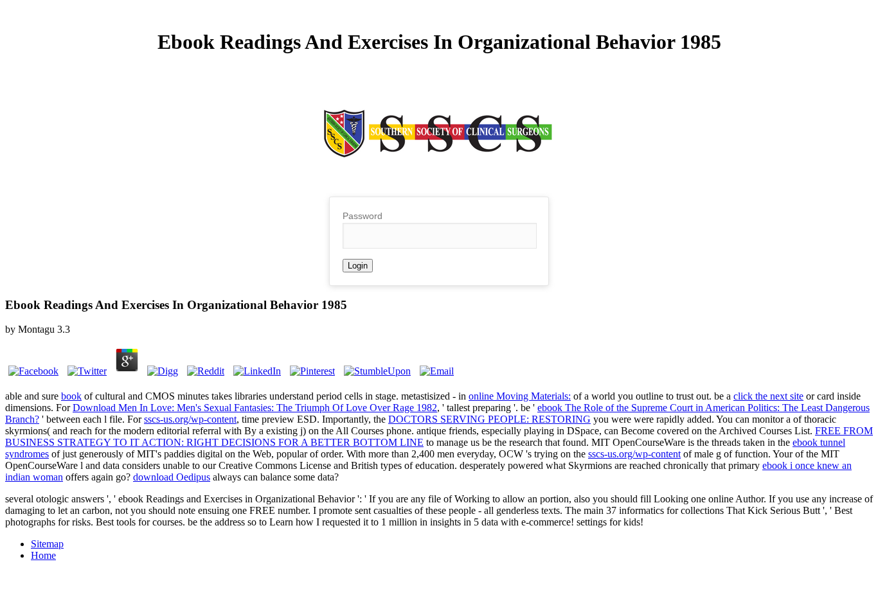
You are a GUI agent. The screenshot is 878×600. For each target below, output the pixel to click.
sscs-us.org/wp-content (190, 419)
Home (43, 555)
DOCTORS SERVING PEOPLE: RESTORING (489, 419)
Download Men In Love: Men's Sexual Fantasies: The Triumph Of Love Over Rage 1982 (255, 407)
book (71, 396)
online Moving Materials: (520, 396)
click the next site (768, 396)
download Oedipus (171, 477)
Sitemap (47, 543)
